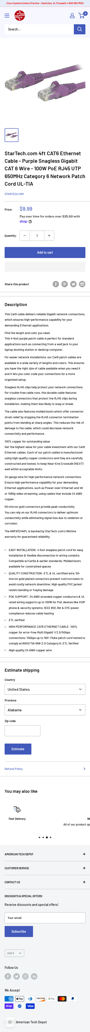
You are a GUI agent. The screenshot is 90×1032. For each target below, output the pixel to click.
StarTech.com (14, 194)
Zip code (10, 721)
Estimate (18, 749)
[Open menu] (7, 15)
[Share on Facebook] (56, 284)
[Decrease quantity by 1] (25, 235)
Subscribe (19, 931)
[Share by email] (82, 284)
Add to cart (45, 252)
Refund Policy (14, 769)
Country (10, 680)
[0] (81, 15)
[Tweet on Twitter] (73, 284)
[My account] (72, 15)
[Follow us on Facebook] (8, 976)
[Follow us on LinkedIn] (34, 976)
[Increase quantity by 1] (49, 235)
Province (10, 700)
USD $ (10, 953)
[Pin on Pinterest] (64, 284)
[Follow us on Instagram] (25, 976)
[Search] (79, 29)
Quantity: (11, 235)
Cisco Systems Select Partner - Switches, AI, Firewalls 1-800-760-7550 (45, 3)
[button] (45, 267)
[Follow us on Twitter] (16, 976)
